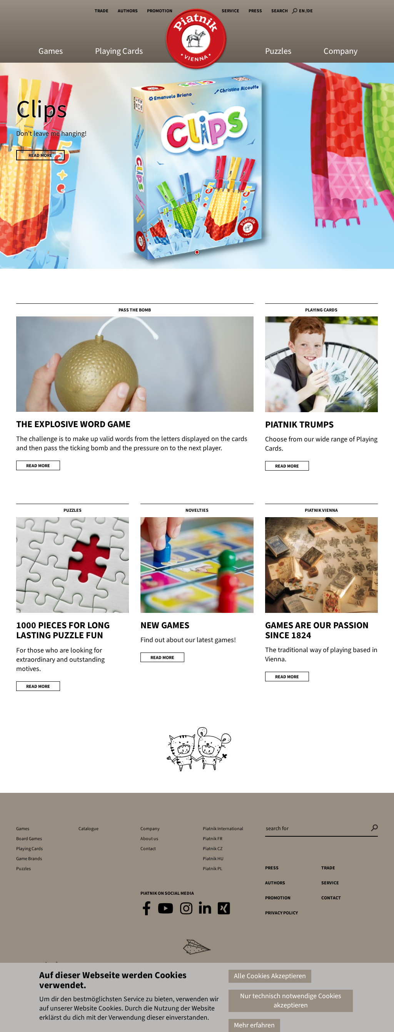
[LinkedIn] (205, 909)
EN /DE (306, 11)
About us (149, 839)
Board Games (29, 839)
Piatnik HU (213, 859)
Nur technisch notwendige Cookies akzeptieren (290, 1000)
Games (50, 52)
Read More (40, 155)
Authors (128, 11)
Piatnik (196, 39)
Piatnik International (223, 829)
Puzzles (278, 52)
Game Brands (29, 859)
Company (340, 52)
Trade (102, 11)
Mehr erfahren (254, 1025)
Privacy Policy (281, 913)
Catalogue (88, 829)
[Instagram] (186, 909)
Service (230, 11)
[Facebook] (146, 909)
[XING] (224, 909)
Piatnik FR (212, 839)
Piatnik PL (212, 869)
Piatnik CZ (212, 849)
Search (279, 11)
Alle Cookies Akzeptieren (270, 976)
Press (255, 11)
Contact (148, 849)
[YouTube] (165, 909)
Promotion (159, 11)
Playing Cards (119, 52)
